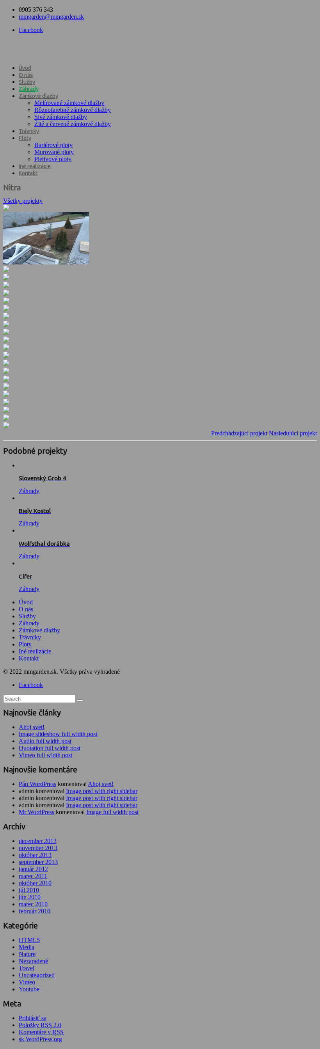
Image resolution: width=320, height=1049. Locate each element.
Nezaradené (33, 961)
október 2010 (35, 883)
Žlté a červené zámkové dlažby (72, 124)
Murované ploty (54, 152)
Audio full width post (45, 741)
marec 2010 (33, 904)
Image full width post (112, 812)
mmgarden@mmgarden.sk (51, 16)
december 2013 (38, 841)
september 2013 (38, 862)
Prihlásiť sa (32, 1018)
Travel (26, 968)
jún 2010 (30, 897)
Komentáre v (41, 1032)
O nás (26, 75)
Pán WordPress (37, 784)
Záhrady (29, 89)
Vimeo (27, 982)
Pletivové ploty (52, 159)
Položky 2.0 (40, 1025)
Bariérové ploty (53, 145)
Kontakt (28, 173)
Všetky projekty (23, 200)
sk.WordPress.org (40, 1039)
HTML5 (29, 940)
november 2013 (38, 848)
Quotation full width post (49, 748)
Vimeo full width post (45, 755)
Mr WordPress (36, 812)
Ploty (25, 138)
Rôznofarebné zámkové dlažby (72, 109)
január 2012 (33, 869)
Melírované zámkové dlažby (69, 102)
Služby (27, 82)
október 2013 (35, 855)
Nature (27, 954)
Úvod (25, 68)
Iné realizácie (35, 166)
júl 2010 (29, 890)
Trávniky (29, 131)
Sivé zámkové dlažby (60, 117)
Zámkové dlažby (38, 96)
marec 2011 (33, 876)
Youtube (29, 989)
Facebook (31, 30)
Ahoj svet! (31, 727)
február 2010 (34, 911)
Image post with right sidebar (101, 791)
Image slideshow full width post (58, 734)
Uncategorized (37, 975)
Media (26, 947)
